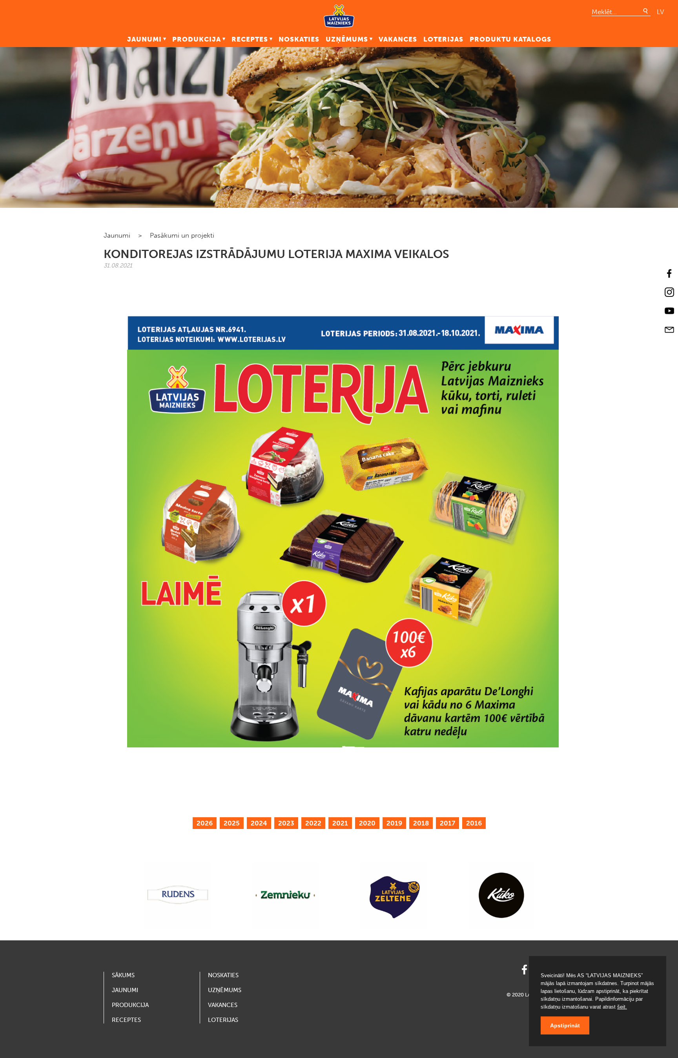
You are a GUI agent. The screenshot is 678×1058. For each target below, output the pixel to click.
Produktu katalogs (510, 39)
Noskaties (299, 39)
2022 (313, 823)
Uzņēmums (347, 39)
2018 (421, 823)
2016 (474, 823)
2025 (232, 823)
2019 (394, 823)
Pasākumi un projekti (182, 235)
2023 (286, 823)
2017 (447, 823)
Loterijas (443, 39)
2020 (367, 823)
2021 (340, 823)
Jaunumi (144, 39)
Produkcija (196, 39)
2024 (259, 823)
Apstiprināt (565, 1025)
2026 (205, 823)
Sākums (123, 975)
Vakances (398, 39)
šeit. (622, 1007)
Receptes (249, 39)
